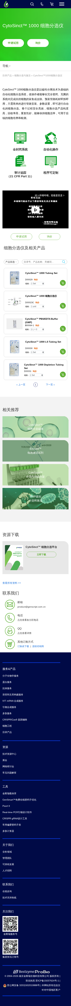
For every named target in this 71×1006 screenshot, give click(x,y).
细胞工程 (7, 726)
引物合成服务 (9, 707)
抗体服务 (7, 688)
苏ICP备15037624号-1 (47, 980)
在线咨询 (7, 891)
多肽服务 (7, 713)
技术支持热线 (9, 897)
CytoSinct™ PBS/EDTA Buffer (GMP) (41, 321)
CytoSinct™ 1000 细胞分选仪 (41, 296)
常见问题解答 (9, 772)
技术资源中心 (9, 754)
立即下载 (41, 554)
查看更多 (35, 427)
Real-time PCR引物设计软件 (17, 812)
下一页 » (50, 384)
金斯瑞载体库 (9, 793)
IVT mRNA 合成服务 (12, 701)
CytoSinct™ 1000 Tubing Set (41, 273)
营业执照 (30, 980)
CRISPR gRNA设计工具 (14, 818)
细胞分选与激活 (22, 75)
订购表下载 (23, 646)
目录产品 (7, 75)
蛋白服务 (7, 682)
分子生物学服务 (10, 675)
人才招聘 (7, 870)
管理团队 (7, 858)
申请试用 (13, 43)
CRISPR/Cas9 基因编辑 (14, 719)
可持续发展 (8, 864)
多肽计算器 (8, 831)
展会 (4, 760)
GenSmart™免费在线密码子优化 (19, 799)
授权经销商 (38, 646)
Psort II (6, 806)
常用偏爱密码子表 (11, 824)
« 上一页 (20, 384)
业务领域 (7, 851)
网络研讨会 (8, 766)
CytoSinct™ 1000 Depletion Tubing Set (44, 366)
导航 (5, 66)
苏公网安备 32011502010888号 (23, 985)
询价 (38, 43)
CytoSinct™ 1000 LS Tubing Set (43, 341)
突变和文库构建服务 (12, 694)
